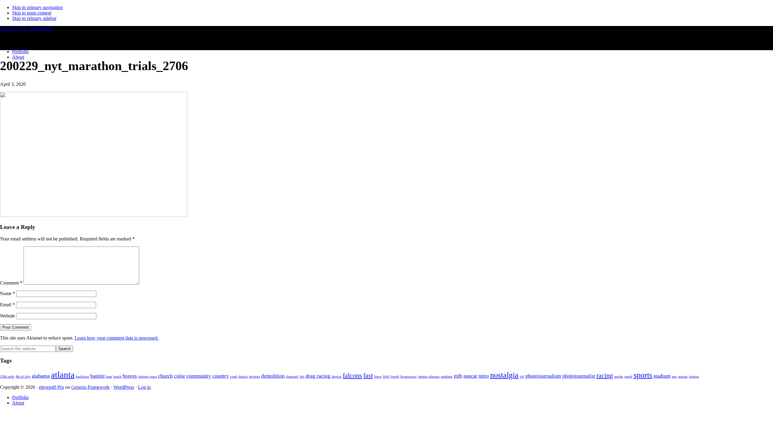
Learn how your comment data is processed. (117, 337)
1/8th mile (7, 376)
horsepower (408, 376)
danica (243, 376)
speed (628, 376)
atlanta (63, 374)
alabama (41, 376)
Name (7, 293)
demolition (273, 376)
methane (447, 376)
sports (642, 375)
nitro (484, 376)
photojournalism (543, 376)
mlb (458, 376)
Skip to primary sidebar (34, 18)
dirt (302, 376)
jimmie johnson (429, 376)
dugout (337, 376)
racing (604, 375)
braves (130, 376)
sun (674, 376)
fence (378, 376)
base (109, 376)
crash (233, 376)
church (165, 376)
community (198, 376)
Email (7, 304)
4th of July (22, 376)
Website (7, 315)
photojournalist (578, 376)
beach (117, 376)
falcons (352, 375)
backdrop (82, 376)
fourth (394, 376)
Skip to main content (31, 12)
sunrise (683, 376)
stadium (662, 376)
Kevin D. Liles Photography (27, 28)
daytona (254, 376)
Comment (11, 282)
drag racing (318, 376)
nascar (470, 376)
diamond (292, 376)
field (386, 376)
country (220, 376)
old (522, 376)
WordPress (124, 387)
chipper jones (147, 376)
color (179, 376)
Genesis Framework (90, 387)
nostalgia (504, 375)
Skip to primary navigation (37, 7)
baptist (97, 376)
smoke (618, 376)
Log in (144, 387)
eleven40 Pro (51, 387)
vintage (694, 376)
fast (368, 375)
